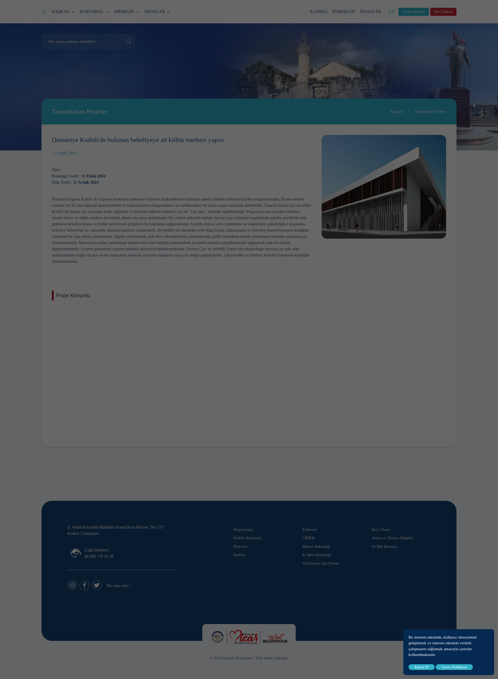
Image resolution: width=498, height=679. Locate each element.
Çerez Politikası (454, 667)
